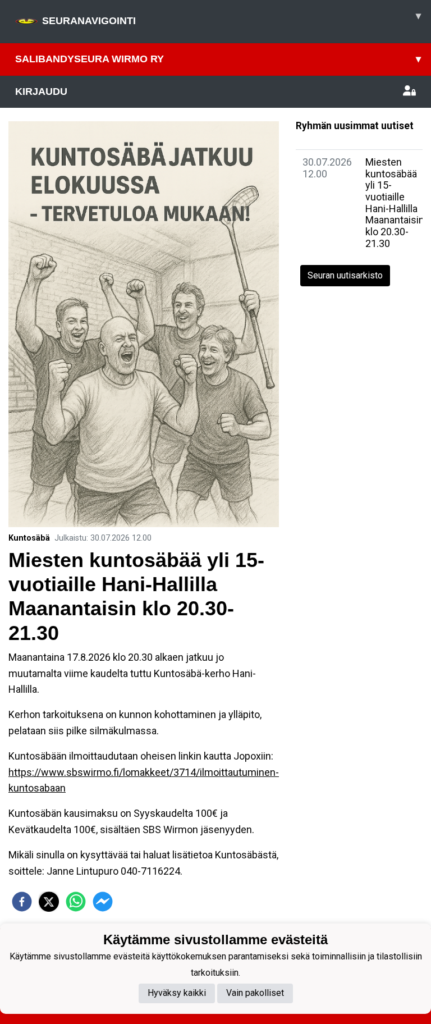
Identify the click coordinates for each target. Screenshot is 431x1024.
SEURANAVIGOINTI (231, 18)
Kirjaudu (41, 91)
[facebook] (22, 902)
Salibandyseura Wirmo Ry (218, 59)
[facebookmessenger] (103, 902)
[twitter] (49, 902)
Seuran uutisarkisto (345, 275)
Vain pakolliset (255, 993)
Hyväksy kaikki (177, 993)
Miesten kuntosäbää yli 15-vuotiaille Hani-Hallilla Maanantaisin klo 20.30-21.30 (394, 202)
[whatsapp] (76, 902)
